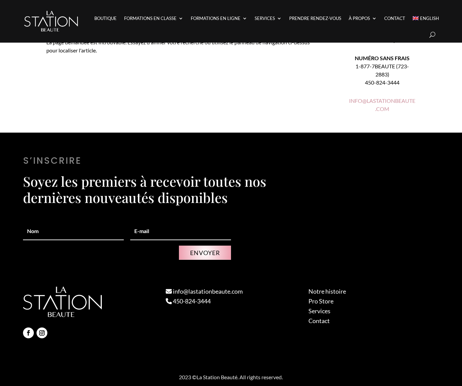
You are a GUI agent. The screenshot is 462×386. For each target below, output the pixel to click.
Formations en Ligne (215, 18)
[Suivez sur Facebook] (28, 332)
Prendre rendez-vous (315, 18)
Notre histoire (327, 291)
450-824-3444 (191, 301)
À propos (359, 18)
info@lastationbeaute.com (207, 291)
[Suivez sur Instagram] (42, 332)
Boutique (105, 18)
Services (265, 18)
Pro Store (320, 301)
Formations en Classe (150, 18)
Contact (394, 18)
